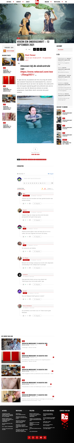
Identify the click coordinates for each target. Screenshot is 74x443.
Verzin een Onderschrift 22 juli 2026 (67, 121)
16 (53, 396)
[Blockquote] (37, 183)
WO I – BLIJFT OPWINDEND (7, 426)
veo (34, 159)
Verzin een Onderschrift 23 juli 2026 (67, 113)
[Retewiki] (44, 437)
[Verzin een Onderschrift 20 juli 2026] (59, 134)
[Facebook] (34, 49)
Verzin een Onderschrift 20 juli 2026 (67, 135)
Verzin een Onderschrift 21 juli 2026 (67, 128)
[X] (37, 49)
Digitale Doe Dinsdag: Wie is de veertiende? (48, 428)
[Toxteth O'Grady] (5, 51)
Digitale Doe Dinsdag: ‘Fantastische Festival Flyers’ (48, 414)
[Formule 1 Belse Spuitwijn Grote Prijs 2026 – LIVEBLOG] (59, 142)
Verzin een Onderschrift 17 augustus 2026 (34, 395)
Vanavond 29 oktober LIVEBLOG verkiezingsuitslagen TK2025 (34, 424)
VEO (4, 67)
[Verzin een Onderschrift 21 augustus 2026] (9, 62)
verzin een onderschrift (41, 159)
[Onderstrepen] (28, 183)
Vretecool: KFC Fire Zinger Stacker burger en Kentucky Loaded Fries (22, 430)
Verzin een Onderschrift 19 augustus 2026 (7, 108)
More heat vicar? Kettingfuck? (47, 422)
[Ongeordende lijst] (35, 183)
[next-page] (60, 147)
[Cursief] (26, 183)
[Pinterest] (41, 49)
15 (52, 371)
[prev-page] (57, 147)
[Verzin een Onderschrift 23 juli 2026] (59, 112)
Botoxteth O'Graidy (26, 396)
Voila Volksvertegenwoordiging (35, 428)
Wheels (65, 139)
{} (42, 183)
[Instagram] (33, 437)
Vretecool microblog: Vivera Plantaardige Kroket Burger (21, 421)
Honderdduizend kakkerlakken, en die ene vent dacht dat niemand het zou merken (7, 415)
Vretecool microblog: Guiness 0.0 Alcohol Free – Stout (21, 417)
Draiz (24, 226)
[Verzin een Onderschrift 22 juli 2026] (59, 120)
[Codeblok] (39, 183)
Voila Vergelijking (33, 431)
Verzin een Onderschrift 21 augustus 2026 (7, 71)
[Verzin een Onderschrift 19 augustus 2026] (9, 98)
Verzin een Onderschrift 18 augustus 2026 (7, 126)
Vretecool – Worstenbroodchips (20, 414)
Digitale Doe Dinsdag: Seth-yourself (48, 425)
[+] (44, 183)
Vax (24, 243)
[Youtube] (40, 437)
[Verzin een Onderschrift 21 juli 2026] (59, 127)
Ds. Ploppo (25, 258)
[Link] (41, 183)
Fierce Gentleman (27, 305)
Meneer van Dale (25, 344)
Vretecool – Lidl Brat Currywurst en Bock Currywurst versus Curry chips (22, 426)
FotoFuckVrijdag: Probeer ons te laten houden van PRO (49, 418)
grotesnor (25, 274)
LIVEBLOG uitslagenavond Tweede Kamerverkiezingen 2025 (35, 419)
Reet (24, 193)
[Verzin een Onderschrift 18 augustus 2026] (9, 117)
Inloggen (51, 173)
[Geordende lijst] (33, 183)
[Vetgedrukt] (24, 183)
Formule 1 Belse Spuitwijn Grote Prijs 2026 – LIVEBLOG (66, 143)
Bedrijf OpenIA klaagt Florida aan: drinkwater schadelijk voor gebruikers (7, 420)
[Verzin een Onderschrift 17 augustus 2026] (11, 396)
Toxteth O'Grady (10, 51)
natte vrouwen (24, 159)
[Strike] (30, 183)
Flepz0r (25, 210)
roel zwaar (30, 159)
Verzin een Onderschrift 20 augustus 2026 (7, 90)
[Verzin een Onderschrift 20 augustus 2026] (9, 80)
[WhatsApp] (44, 49)
